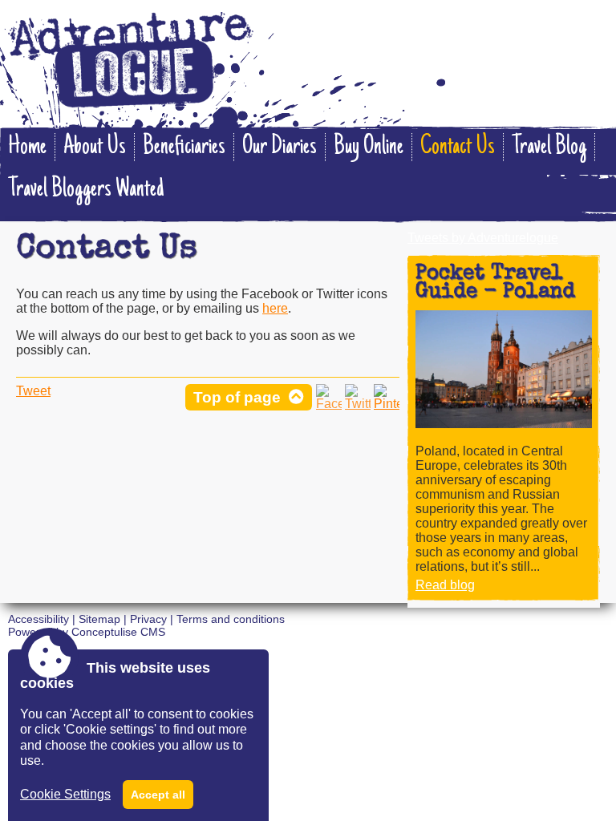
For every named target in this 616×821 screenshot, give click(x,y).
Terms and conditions (230, 619)
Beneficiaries (184, 147)
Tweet (33, 391)
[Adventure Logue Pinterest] (386, 403)
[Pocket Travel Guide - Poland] (503, 424)
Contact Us (457, 147)
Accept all (158, 794)
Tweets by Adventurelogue (482, 238)
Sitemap (99, 619)
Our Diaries (279, 147)
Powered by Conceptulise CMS (86, 631)
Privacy (148, 619)
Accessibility (38, 619)
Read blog (445, 585)
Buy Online (368, 147)
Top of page (237, 397)
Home (27, 147)
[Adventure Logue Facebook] (329, 403)
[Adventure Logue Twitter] (358, 403)
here (275, 308)
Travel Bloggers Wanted (86, 190)
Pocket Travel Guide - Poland (495, 283)
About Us (94, 147)
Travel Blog (549, 147)
